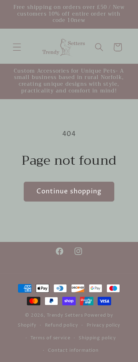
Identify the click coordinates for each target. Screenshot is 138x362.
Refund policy (61, 325)
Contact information (73, 350)
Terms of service (50, 338)
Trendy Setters (65, 315)
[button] (17, 47)
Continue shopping (69, 191)
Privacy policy (104, 325)
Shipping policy (97, 338)
